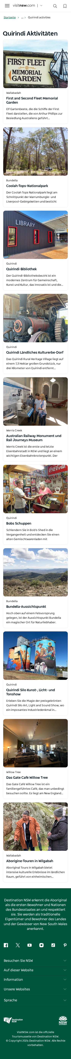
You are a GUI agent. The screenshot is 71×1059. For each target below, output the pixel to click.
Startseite (10, 17)
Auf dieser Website (18, 970)
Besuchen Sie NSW (18, 961)
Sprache (10, 1000)
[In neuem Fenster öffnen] (35, 64)
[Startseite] (24, 6)
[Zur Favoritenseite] (64, 6)
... (22, 17)
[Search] (55, 7)
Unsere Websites (17, 989)
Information (13, 979)
